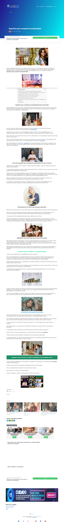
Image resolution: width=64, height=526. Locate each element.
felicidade (42, 140)
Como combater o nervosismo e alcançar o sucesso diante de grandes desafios (30, 434)
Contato (7, 508)
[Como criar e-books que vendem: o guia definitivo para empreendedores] (14, 432)
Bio (55, 6)
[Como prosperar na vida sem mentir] (15, 407)
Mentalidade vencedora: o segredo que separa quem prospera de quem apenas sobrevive (48, 413)
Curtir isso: (21, 100)
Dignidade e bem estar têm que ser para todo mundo (29, 95)
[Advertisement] (32, 20)
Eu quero (45, 37)
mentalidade (33, 129)
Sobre (7, 509)
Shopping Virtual (49, 6)
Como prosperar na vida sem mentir (13, 412)
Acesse (14, 437)
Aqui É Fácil (42, 6)
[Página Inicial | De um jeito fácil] (13, 8)
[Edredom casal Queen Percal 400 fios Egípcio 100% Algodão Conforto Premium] (46, 432)
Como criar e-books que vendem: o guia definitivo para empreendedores (14, 434)
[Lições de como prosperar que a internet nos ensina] (32, 407)
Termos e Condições (9, 507)
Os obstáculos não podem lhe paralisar (26, 98)
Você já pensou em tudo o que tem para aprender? (28, 93)
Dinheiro (26, 143)
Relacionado (21, 102)
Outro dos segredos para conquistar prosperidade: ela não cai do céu (32, 92)
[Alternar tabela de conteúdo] (44, 89)
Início (37, 6)
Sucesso (10, 12)
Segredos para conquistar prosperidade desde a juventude (30, 91)
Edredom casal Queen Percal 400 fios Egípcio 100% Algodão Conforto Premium (46, 434)
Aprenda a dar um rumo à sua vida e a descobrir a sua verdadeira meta (32, 99)
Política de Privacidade (10, 506)
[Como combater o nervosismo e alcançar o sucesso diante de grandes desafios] (30, 432)
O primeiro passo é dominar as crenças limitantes (28, 96)
